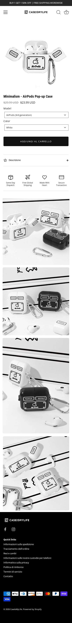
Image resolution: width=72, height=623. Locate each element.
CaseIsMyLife (16, 609)
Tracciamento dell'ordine (16, 548)
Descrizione (14, 160)
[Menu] (5, 12)
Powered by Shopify (32, 609)
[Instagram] (13, 529)
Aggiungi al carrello (36, 141)
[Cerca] (58, 13)
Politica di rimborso (13, 567)
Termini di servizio (12, 571)
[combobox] (36, 115)
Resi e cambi (9, 553)
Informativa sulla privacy (16, 562)
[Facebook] (5, 529)
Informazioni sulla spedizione (18, 544)
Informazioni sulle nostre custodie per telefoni (27, 558)
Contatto (8, 576)
